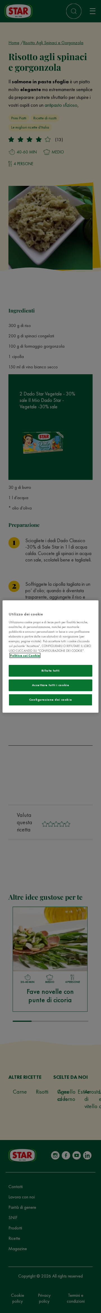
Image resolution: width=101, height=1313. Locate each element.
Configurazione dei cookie (50, 699)
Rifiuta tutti (50, 670)
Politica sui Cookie (25, 655)
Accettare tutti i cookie (50, 685)
